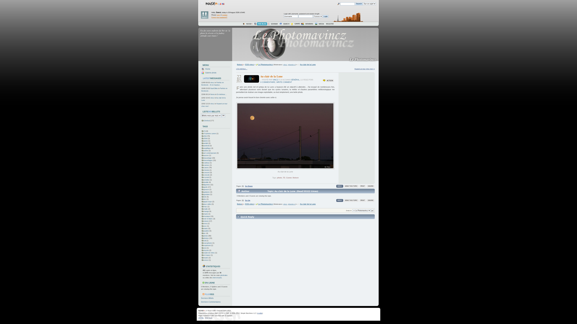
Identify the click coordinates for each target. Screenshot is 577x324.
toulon (206, 258)
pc (205, 233)
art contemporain (210, 153)
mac (205, 206)
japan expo (208, 201)
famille (206, 182)
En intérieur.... (222, 94)
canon (206, 167)
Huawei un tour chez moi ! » (364, 69)
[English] (223, 4)
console (206, 175)
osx (205, 226)
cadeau (206, 163)
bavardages (208, 160)
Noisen (296, 178)
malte (206, 209)
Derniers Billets (207, 298)
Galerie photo (210, 73)
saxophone (208, 243)
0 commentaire (267, 82)
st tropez (207, 255)
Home (207, 69)
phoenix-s (291, 65)
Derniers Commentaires (211, 302)
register (224, 15)
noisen (206, 221)
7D (284, 178)
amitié (206, 143)
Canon (289, 178)
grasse (206, 189)
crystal (206, 177)
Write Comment (284, 82)
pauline (206, 231)
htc (205, 199)
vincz (212, 82)
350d (205, 138)
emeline (206, 180)
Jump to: (349, 210)
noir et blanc (208, 219)
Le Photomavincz (364, 59)
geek (205, 187)
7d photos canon (210, 133)
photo (206, 236)
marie (206, 214)
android (206, 146)
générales (223, 275)
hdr (205, 197)
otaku (206, 228)
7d (205, 131)
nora (205, 223)
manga (206, 211)
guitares (207, 192)
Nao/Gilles (214, 88)
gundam (207, 194)
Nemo (212, 94)
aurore (206, 155)
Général (207, 121)
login (218, 15)
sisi (205, 248)
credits (259, 313)
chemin (206, 170)
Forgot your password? (219, 17)
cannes (206, 165)
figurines (207, 185)
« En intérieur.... (241, 69)
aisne (206, 141)
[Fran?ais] (220, 4)
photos (206, 238)
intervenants (217, 278)
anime (206, 151)
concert (206, 172)
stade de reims (209, 253)
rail (205, 241)
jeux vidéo (207, 204)
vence (206, 260)
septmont (207, 245)
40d (205, 136)
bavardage (208, 158)
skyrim (206, 250)
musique (207, 216)
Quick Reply (247, 216)
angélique (207, 148)
